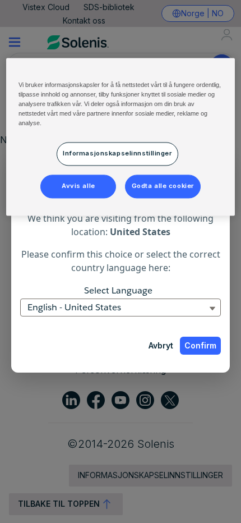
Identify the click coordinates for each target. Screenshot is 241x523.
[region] (120, 136)
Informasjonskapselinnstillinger (117, 154)
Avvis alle (78, 186)
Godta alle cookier (163, 186)
